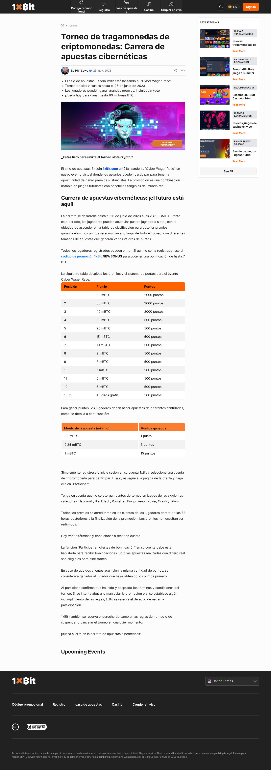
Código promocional (27, 704)
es (235, 7)
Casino (117, 704)
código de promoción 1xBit (81, 256)
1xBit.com (110, 169)
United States (222, 681)
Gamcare (155, 756)
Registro (59, 704)
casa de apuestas (88, 704)
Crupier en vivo (144, 704)
